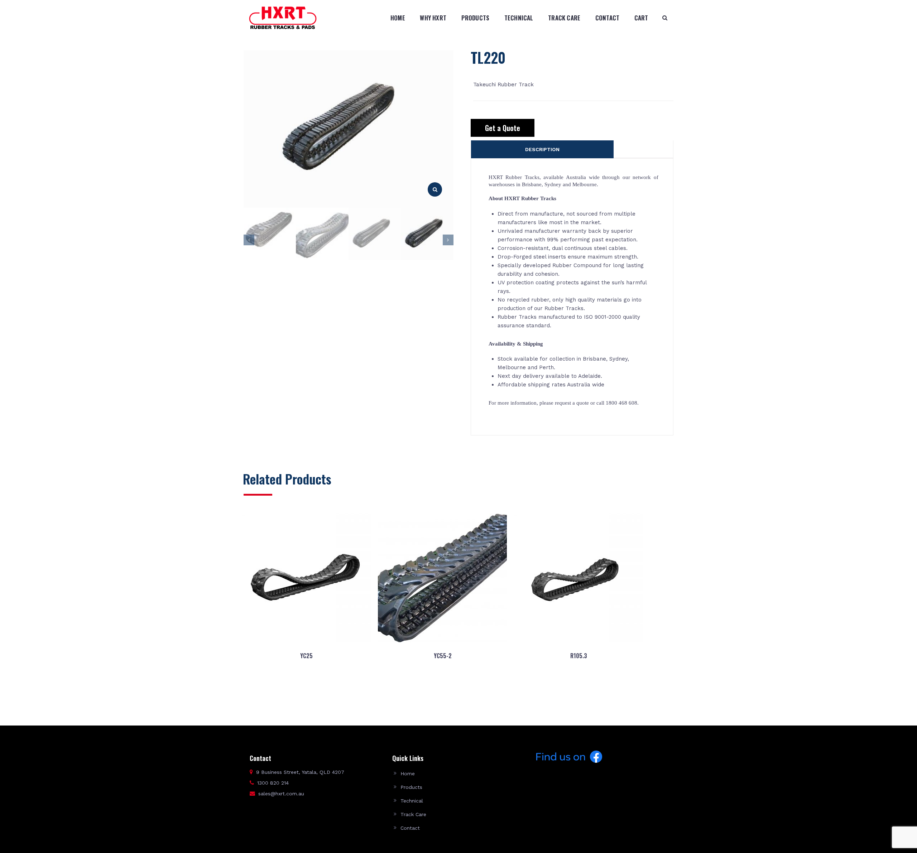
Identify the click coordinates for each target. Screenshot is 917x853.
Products (475, 17)
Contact (607, 17)
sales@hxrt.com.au (281, 793)
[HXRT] (283, 17)
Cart (641, 17)
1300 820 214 (273, 783)
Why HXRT (433, 17)
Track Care (564, 17)
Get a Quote (502, 127)
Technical (518, 17)
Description (542, 149)
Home (397, 17)
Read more (306, 690)
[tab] (542, 149)
